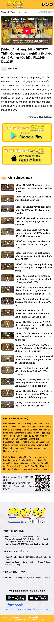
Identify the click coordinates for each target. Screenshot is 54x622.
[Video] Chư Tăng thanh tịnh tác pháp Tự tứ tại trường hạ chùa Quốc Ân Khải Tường (33, 267)
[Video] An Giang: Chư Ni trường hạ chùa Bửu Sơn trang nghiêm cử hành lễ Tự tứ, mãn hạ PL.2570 (33, 279)
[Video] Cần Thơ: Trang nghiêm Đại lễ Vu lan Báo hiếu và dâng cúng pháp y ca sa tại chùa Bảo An (34, 359)
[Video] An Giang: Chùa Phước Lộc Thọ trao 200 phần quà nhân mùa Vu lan (33, 302)
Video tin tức (15, 12)
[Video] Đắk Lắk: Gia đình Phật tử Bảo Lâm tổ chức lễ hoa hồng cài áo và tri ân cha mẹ (33, 336)
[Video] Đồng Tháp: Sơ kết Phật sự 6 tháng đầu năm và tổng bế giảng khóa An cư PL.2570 (33, 256)
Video (3, 12)
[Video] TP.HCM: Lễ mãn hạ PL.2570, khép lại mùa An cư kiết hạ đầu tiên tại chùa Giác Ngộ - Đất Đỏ (34, 325)
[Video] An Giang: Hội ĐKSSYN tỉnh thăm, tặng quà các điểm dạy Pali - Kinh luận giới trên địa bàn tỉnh (32, 382)
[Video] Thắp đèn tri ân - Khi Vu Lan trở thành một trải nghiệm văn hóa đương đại (33, 221)
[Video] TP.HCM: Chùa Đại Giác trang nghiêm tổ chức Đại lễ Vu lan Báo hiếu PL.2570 (33, 188)
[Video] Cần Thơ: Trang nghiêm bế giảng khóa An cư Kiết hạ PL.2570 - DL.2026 (32, 371)
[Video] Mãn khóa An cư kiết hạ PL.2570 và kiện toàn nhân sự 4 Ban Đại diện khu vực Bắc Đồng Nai (32, 313)
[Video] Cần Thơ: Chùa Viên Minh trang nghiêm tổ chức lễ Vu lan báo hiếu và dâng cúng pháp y (32, 233)
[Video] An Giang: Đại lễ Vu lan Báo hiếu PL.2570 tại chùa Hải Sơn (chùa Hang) (32, 244)
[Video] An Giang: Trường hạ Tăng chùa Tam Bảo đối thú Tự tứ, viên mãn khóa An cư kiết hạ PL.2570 (33, 348)
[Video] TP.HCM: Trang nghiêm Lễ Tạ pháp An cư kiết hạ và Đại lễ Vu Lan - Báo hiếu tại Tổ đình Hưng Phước (33, 394)
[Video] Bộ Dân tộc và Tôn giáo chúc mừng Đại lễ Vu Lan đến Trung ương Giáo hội (33, 210)
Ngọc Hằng (12, 68)
